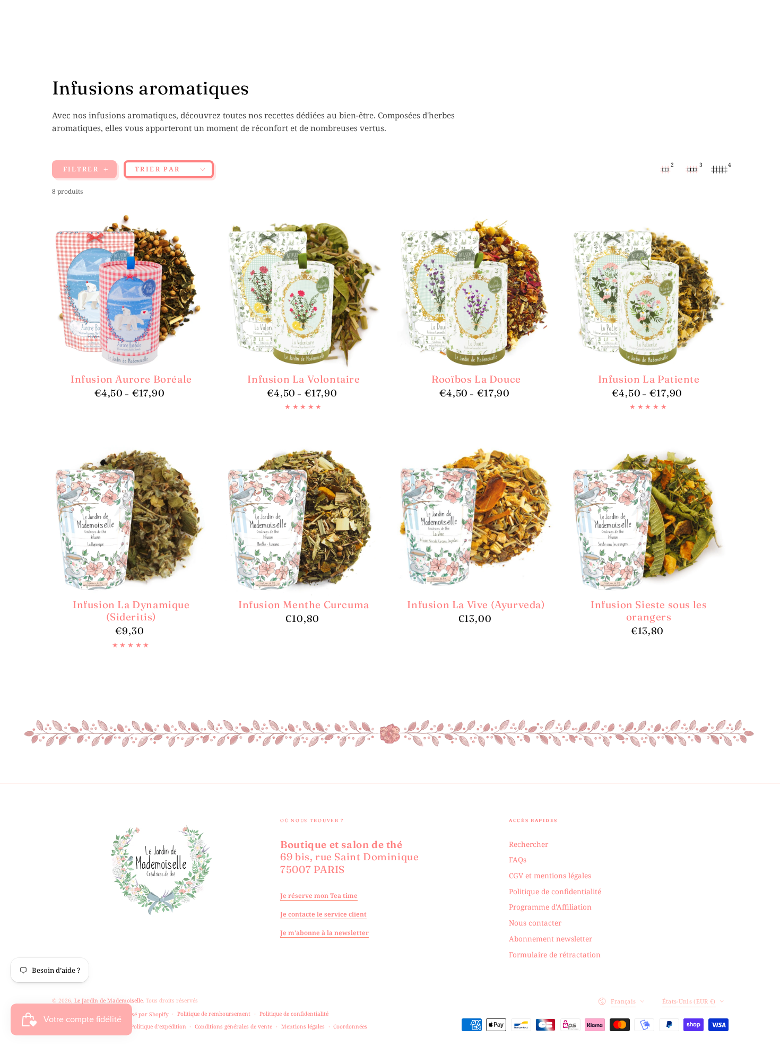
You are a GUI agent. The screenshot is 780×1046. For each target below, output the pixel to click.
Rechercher (528, 844)
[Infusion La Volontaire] (304, 290)
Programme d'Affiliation (550, 907)
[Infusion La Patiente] (649, 290)
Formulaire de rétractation (555, 954)
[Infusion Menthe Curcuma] (304, 516)
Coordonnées (350, 1026)
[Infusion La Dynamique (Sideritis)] (131, 516)
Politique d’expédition (158, 1026)
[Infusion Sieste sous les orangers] (649, 516)
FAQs (517, 859)
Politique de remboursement (213, 1013)
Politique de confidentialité (555, 891)
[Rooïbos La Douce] (476, 290)
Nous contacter (535, 923)
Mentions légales (303, 1026)
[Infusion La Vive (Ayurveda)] (476, 516)
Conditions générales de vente (233, 1026)
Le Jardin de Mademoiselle (108, 1000)
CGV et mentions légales (550, 875)
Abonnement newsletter (550, 938)
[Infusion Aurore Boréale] (131, 290)
